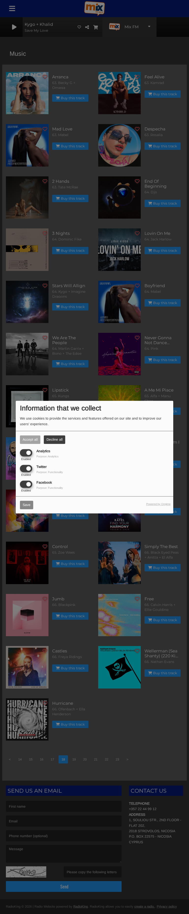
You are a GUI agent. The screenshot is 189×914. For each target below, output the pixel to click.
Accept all (30, 439)
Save (27, 505)
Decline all (55, 439)
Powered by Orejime (158, 504)
